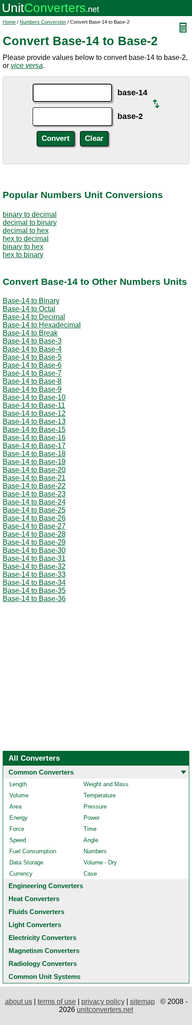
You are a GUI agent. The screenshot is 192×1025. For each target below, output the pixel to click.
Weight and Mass (106, 784)
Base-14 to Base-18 (34, 453)
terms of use (57, 1001)
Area (15, 806)
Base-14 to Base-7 (32, 373)
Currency (21, 873)
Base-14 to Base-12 (34, 413)
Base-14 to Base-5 (32, 357)
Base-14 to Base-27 (34, 526)
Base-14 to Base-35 (34, 590)
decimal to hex (26, 230)
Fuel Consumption (32, 851)
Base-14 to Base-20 (34, 470)
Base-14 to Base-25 (34, 510)
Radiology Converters (42, 963)
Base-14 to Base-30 (34, 550)
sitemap (142, 1001)
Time (89, 829)
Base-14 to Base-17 (34, 445)
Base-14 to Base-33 (34, 574)
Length (18, 784)
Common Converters (41, 772)
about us (18, 1001)
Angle (90, 840)
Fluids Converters (36, 911)
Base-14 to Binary (31, 301)
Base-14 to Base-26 (34, 518)
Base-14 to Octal (29, 309)
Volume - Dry (100, 862)
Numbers (95, 851)
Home (9, 22)
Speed (17, 840)
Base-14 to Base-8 (32, 381)
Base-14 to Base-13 (34, 421)
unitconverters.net (105, 1009)
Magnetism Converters (43, 950)
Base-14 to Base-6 (32, 365)
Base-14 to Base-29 (34, 542)
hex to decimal (26, 238)
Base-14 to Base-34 (34, 582)
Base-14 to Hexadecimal (42, 325)
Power (91, 817)
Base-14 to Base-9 (32, 389)
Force (16, 829)
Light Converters (34, 924)
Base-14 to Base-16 (34, 437)
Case (90, 873)
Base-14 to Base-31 (34, 558)
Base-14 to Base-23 (34, 494)
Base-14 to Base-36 (34, 598)
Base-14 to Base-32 (34, 566)
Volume (19, 795)
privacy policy (103, 1001)
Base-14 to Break (30, 333)
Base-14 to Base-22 (34, 486)
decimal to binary (30, 222)
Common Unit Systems (44, 976)
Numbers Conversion (43, 22)
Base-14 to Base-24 (34, 502)
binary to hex (23, 246)
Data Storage (26, 862)
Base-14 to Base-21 (34, 478)
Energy (18, 817)
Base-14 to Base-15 (34, 429)
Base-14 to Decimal (34, 317)
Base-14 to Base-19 (34, 462)
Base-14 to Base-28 (34, 534)
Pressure (95, 806)
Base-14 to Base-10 (34, 397)
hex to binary (23, 254)
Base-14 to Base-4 (32, 349)
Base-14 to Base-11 (34, 405)
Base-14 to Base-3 (32, 341)
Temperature (99, 795)
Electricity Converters (42, 937)
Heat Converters (33, 898)
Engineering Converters (45, 885)
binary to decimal (30, 214)
